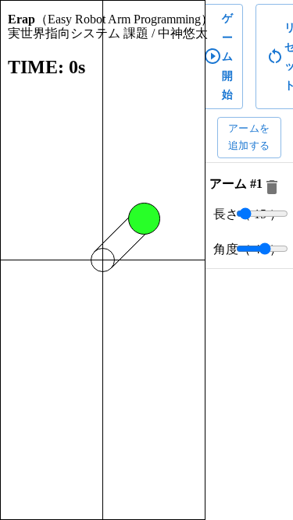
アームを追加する (249, 137)
